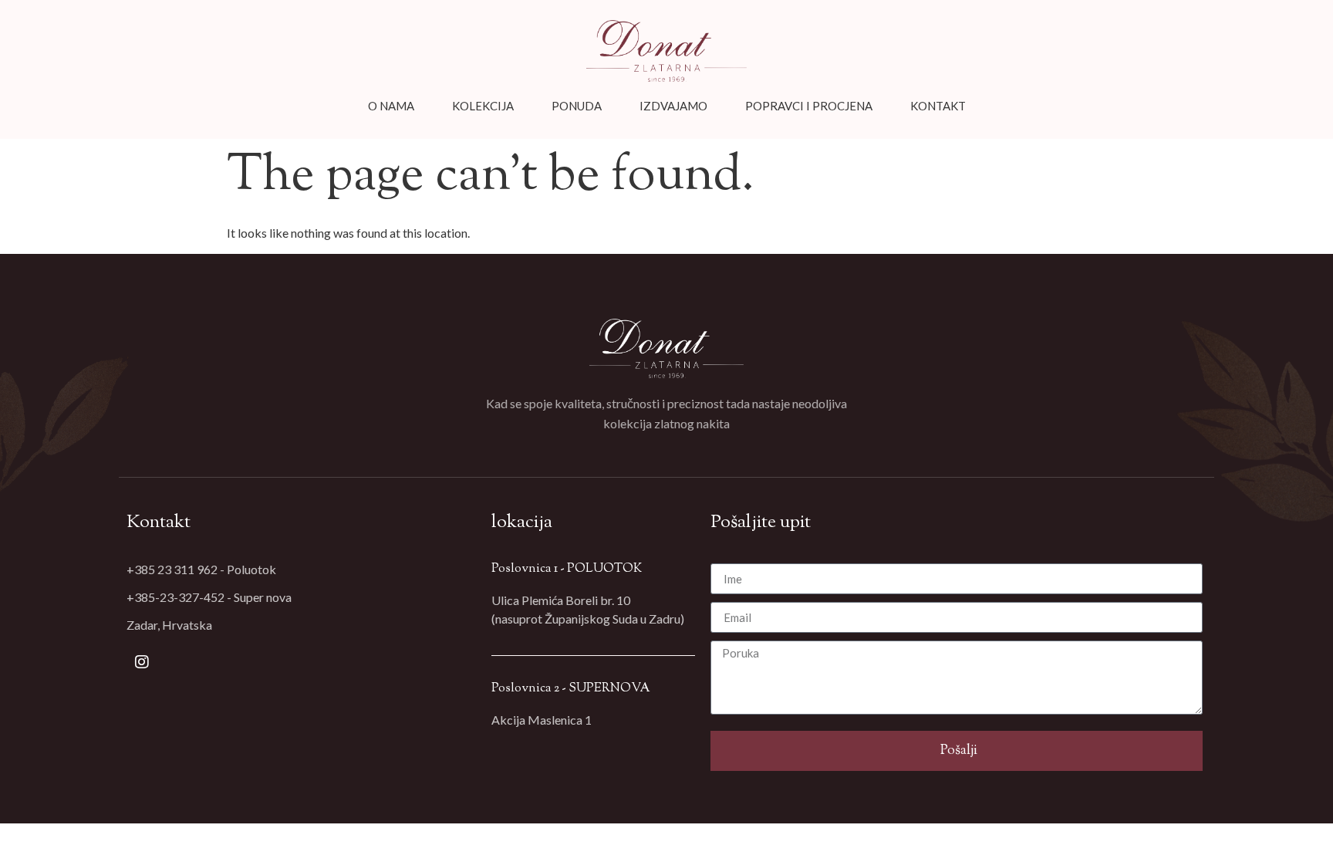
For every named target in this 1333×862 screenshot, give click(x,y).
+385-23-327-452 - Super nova (209, 597)
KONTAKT (938, 106)
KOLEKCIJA (483, 106)
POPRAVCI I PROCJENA (808, 106)
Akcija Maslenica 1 (541, 719)
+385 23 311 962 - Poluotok (201, 569)
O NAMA (391, 106)
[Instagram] (142, 662)
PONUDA (577, 106)
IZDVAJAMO (673, 106)
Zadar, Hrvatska (169, 624)
